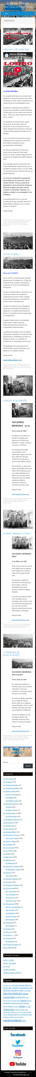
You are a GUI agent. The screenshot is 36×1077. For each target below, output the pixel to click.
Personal (19, 1014)
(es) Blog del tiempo (8, 365)
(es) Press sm (8, 932)
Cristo (25, 990)
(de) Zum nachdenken (13, 907)
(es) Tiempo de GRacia (11, 944)
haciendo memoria (8, 501)
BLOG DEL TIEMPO (11, 988)
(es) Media (6, 854)
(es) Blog (9, 807)
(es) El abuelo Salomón (11, 819)
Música (13, 1012)
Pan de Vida (12, 1015)
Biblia (27, 985)
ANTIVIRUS (15, 985)
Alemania (5, 985)
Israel (25, 367)
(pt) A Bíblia (9, 798)
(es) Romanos (8, 938)
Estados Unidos (12, 367)
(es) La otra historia (12, 838)
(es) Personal (7, 923)
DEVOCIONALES (12, 993)
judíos (20, 222)
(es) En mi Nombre (12, 794)
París (18, 224)
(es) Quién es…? (9, 935)
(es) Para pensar (9, 904)
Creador (21, 990)
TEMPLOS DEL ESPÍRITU (12, 973)
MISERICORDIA (7, 1012)
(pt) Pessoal (10, 926)
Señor (24, 1021)
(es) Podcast (7, 929)
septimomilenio (24, 224)
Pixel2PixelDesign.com (21, 1075)
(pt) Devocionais (11, 816)
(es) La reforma (8, 851)
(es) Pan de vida (8, 888)
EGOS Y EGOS (8, 960)
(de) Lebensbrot (11, 891)
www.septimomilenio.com (20, 494)
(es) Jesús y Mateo (9, 841)
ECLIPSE (6, 966)
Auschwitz (17, 221)
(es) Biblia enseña (9, 791)
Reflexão (11, 1017)
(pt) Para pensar (11, 916)
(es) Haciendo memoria (9, 625)
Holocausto (15, 222)
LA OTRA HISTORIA (19, 1009)
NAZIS (16, 738)
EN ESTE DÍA (20, 997)
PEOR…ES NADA (9, 963)
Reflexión (6, 1017)
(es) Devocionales (9, 813)
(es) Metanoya (8, 860)
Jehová (10, 1006)
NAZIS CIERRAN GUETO (17, 533)
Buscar (5, 762)
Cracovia (25, 500)
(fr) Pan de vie (10, 898)
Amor (10, 985)
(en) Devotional (8, 779)
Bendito (22, 985)
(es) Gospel (9, 876)
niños (15, 224)
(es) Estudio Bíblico (10, 832)
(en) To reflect (10, 910)
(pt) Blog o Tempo (12, 810)
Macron (11, 224)
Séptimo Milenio (18, 3)
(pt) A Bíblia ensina (12, 801)
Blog (31, 985)
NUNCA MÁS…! (11, 254)
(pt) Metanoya (10, 863)
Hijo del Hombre (23, 1003)
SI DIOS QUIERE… (10, 970)
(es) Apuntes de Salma (11, 785)
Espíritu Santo (7, 1000)
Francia (9, 222)
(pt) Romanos (10, 941)
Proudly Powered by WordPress (15, 1072)
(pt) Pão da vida (11, 901)
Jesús (22, 1006)
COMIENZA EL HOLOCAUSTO (11, 654)
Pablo (21, 1012)
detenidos (23, 221)
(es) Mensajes (8, 857)
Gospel (29, 1000)
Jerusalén (16, 1006)
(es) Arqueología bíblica (11, 788)
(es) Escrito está (8, 826)
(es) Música (7, 873)
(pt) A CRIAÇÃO (8, 948)
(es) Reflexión (10, 913)
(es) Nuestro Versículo (10, 879)
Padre (25, 1012)
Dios (12, 997)
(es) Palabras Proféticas (11, 885)
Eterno (23, 1000)
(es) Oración (7, 882)
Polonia (22, 501)
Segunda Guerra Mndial (13, 739)
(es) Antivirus (7, 782)
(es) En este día (8, 823)
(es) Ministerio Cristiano (11, 866)
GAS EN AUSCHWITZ (15, 400)
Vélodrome (6, 225)
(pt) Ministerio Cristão (13, 869)
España (27, 997)
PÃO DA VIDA (27, 1014)
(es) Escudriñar (8, 829)
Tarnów (22, 739)
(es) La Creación (9, 848)
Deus (29, 990)
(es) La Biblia (7, 844)
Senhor (21, 1017)
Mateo (26, 1010)
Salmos (16, 1017)
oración (18, 1012)
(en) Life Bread (11, 894)
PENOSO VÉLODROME (16, 49)
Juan (26, 1006)
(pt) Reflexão (10, 919)
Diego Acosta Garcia (23, 220)
